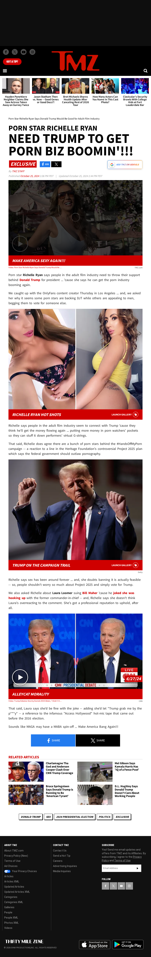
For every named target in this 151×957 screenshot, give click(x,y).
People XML (11, 917)
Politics (104, 817)
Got (12, 62)
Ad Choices (10, 866)
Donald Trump (31, 817)
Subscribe (137, 868)
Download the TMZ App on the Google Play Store (127, 944)
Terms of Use (12, 860)
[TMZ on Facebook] (6, 52)
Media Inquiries (62, 871)
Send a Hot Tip (61, 855)
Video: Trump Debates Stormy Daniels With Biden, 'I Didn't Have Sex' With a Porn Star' (35, 701)
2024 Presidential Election (74, 817)
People (8, 912)
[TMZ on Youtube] (24, 52)
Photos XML (11, 922)
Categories (10, 896)
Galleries (9, 907)
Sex (48, 817)
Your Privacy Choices (24, 871)
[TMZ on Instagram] (32, 52)
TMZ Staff (18, 171)
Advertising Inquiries (65, 866)
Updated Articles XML (17, 891)
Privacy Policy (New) (16, 855)
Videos (8, 927)
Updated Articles (14, 886)
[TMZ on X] (15, 52)
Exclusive (122, 817)
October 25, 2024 (30, 176)
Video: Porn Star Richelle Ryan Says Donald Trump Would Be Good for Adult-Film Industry (35, 267)
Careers (57, 860)
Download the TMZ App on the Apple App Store (94, 944)
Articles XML (11, 881)
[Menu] (5, 71)
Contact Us (59, 850)
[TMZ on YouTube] (121, 886)
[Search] (146, 71)
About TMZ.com (14, 850)
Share (55, 740)
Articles (8, 876)
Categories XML (13, 902)
